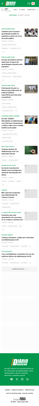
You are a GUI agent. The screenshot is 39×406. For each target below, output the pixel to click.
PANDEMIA (5, 48)
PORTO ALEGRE (6, 76)
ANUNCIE (7, 390)
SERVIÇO (4, 160)
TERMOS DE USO (29, 390)
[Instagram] (22, 379)
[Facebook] (11, 379)
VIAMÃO (19, 181)
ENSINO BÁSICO (6, 207)
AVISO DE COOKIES (27, 393)
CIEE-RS (4, 226)
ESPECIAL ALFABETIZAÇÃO (9, 44)
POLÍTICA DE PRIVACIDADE (13, 393)
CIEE (20, 226)
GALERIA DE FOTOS (7, 141)
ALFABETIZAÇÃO (17, 76)
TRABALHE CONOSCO (17, 390)
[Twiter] (17, 379)
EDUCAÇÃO (12, 181)
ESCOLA (4, 181)
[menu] (2, 3)
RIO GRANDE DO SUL (15, 48)
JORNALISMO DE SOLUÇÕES (9, 134)
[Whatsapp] (27, 379)
